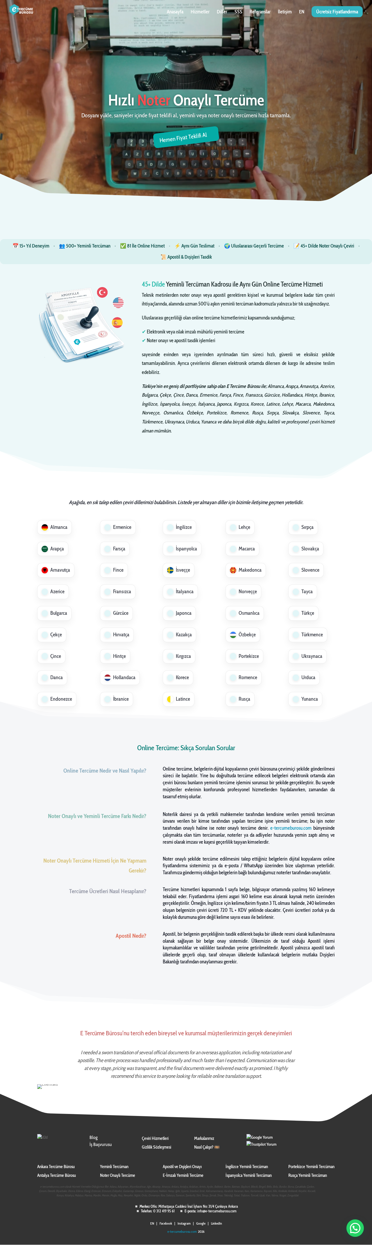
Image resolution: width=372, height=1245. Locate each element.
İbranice (121, 699)
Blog (94, 1137)
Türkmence (312, 634)
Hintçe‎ (119, 656)
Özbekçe (247, 634)
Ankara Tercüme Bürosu (56, 1166)
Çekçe (56, 634)
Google (200, 1223)
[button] (355, 1228)
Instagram (184, 1223)
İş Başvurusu (101, 1144)
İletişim (285, 12)
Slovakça (310, 548)
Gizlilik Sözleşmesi (156, 1147)
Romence (248, 677)
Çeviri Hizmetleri (155, 1138)
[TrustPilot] (261, 1144)
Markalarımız (204, 1138)
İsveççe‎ (183, 570)
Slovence (310, 570)
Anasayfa (175, 12)
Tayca (307, 591)
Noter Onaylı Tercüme (117, 1175)
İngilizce (184, 527)
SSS (238, 12)
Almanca (58, 527)
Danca (56, 677)
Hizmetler (200, 12)
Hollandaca (124, 677)
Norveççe (248, 591)
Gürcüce (120, 613)
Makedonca (250, 570)
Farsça (119, 548)
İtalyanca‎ (185, 591)
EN (301, 12)
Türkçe (307, 613)
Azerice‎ (57, 591)
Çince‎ (55, 656)
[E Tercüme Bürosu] (259, 1137)
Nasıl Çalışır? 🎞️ (207, 1147)
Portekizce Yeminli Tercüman (311, 1166)
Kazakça (184, 634)
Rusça (244, 699)
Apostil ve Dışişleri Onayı (182, 1166)
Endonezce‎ (61, 699)
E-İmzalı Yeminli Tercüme (183, 1175)
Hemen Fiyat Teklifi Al (183, 137)
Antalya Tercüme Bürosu (56, 1175)
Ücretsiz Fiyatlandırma (337, 12)
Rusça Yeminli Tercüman (307, 1175)
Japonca (184, 613)
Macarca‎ (247, 548)
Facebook (166, 1223)
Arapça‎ (57, 548)
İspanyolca (186, 548)
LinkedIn (216, 1223)
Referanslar (260, 12)
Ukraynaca (311, 656)
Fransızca (122, 591)
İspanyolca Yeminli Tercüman (249, 1175)
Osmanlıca (249, 613)
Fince (118, 570)
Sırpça (307, 527)
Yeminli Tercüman (114, 1166)
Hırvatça (121, 634)
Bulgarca (58, 613)
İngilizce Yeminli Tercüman (247, 1166)
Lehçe (244, 527)
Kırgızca (183, 656)
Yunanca (309, 699)
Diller (222, 12)
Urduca (308, 677)
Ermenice (122, 527)
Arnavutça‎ (60, 570)
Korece (182, 677)
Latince (183, 699)
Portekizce (249, 656)
